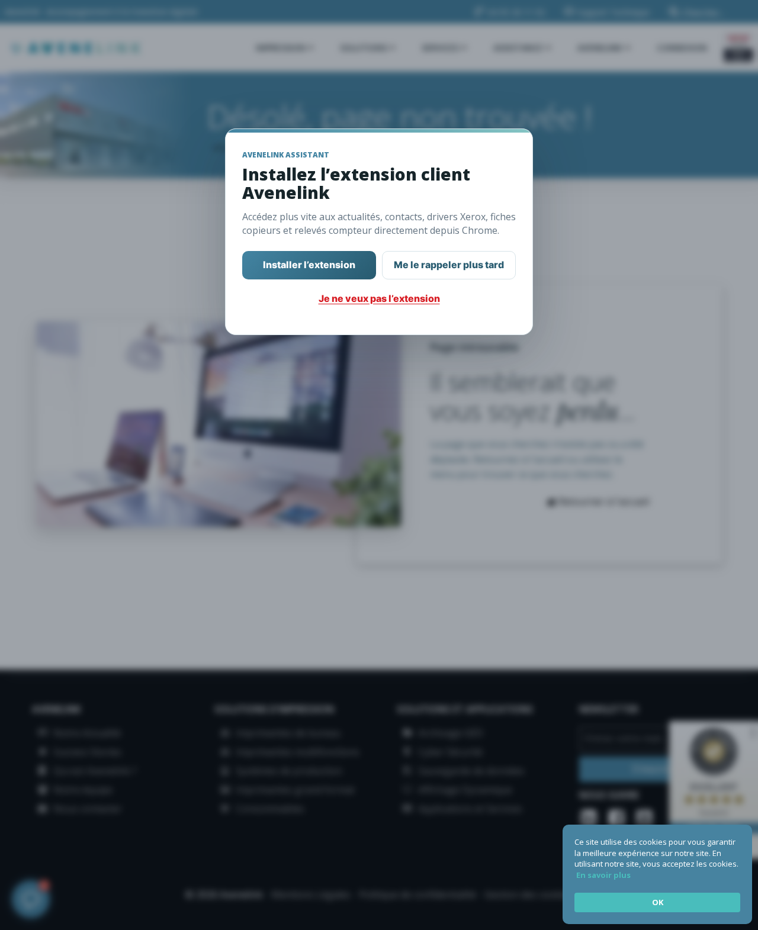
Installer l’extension (309, 265)
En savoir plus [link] (603, 875)
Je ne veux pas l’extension (379, 298)
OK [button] (657, 902)
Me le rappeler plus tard (449, 265)
